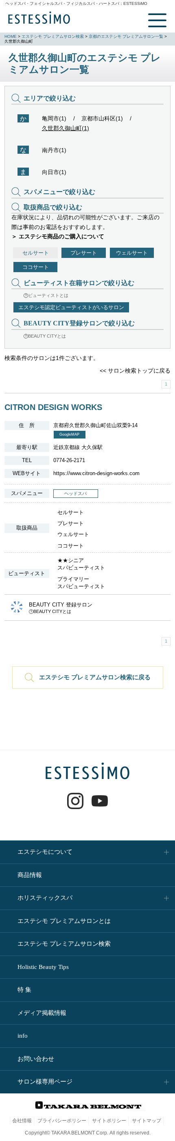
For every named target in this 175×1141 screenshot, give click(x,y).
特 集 (24, 989)
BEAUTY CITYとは (47, 336)
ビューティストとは (48, 295)
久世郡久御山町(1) (65, 128)
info (23, 1035)
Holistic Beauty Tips (43, 967)
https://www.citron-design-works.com (96, 473)
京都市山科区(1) (102, 118)
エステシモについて (45, 852)
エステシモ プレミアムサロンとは (64, 921)
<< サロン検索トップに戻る (135, 370)
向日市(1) (54, 172)
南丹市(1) (54, 150)
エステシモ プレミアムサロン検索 (53, 36)
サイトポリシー (109, 1121)
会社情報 (22, 1121)
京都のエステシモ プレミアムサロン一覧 (126, 36)
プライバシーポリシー (61, 1121)
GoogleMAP (69, 434)
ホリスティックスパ (45, 897)
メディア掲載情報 (42, 1013)
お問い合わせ (36, 1059)
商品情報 (30, 875)
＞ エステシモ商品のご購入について (57, 236)
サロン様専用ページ (45, 1081)
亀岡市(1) (54, 118)
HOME (10, 36)
